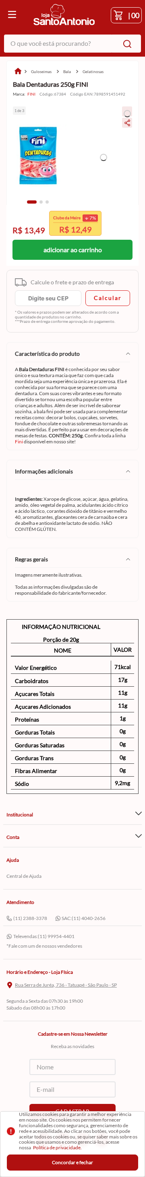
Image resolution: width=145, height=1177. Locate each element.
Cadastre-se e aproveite (72, 228)
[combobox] (72, 44)
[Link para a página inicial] (18, 71)
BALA (67, 71)
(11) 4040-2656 (89, 918)
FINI (31, 94)
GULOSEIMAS (41, 71)
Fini (19, 442)
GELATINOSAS (93, 71)
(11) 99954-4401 (56, 936)
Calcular (108, 297)
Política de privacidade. (57, 1147)
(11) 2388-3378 (30, 918)
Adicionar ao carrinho (73, 249)
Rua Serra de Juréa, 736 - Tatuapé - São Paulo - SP (66, 985)
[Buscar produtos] (126, 44)
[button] (32, 202)
